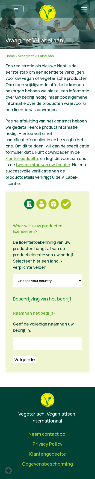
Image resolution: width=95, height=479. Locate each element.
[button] (8, 470)
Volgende (24, 359)
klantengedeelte (22, 158)
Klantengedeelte (47, 454)
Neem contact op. (48, 434)
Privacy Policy (47, 444)
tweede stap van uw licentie (43, 164)
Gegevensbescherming (47, 464)
